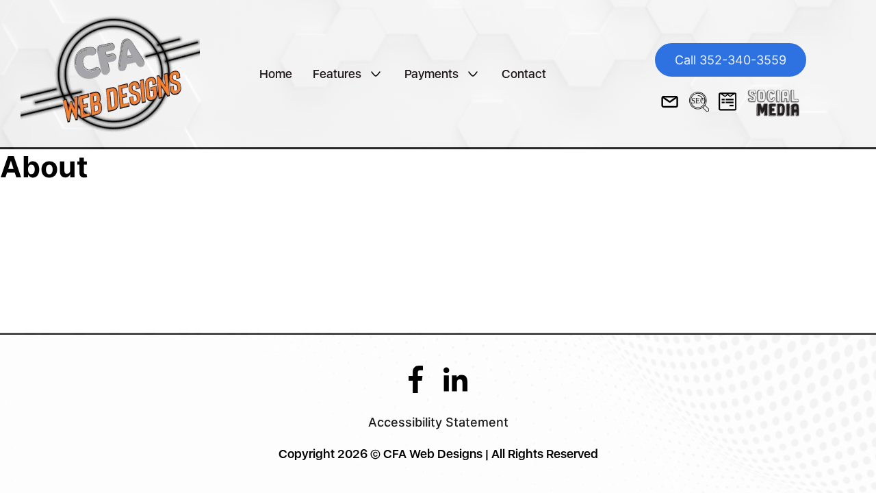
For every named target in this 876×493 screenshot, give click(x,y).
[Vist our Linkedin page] (455, 378)
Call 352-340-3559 (730, 60)
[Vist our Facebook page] (416, 378)
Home (275, 73)
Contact (524, 73)
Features (337, 73)
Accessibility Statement (438, 422)
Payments (431, 73)
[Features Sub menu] (376, 74)
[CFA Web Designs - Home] (110, 72)
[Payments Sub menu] (473, 74)
